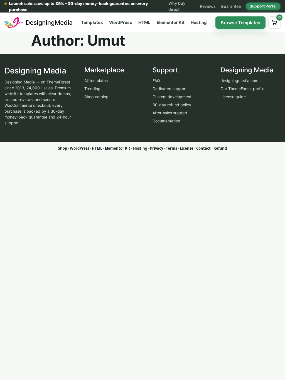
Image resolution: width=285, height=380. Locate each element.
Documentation (166, 121)
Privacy (156, 148)
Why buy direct (176, 6)
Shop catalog (96, 96)
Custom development (172, 96)
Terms (171, 148)
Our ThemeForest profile (242, 88)
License (186, 148)
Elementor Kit (171, 22)
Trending (92, 88)
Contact (203, 148)
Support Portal (263, 6)
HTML (144, 22)
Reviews (208, 6)
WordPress (120, 22)
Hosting (199, 22)
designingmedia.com (239, 80)
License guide (233, 96)
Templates (92, 22)
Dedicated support (170, 88)
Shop (62, 148)
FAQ (156, 80)
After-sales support (170, 112)
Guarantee (231, 6)
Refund (220, 148)
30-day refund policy (172, 104)
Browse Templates (240, 22)
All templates (96, 80)
